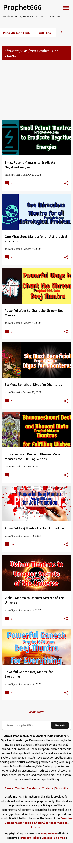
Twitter (20, 788)
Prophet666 (22, 7)
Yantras (44, 32)
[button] (66, 183)
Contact (46, 837)
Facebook (33, 788)
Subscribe (61, 788)
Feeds (9, 788)
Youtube (47, 788)
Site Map (59, 837)
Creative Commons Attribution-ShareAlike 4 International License (38, 823)
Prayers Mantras (16, 32)
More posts (36, 712)
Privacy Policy (30, 837)
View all (10, 56)
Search (60, 725)
